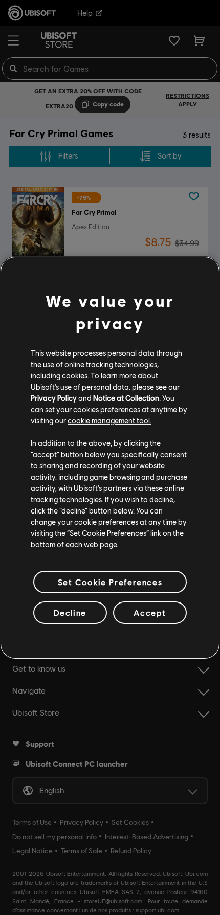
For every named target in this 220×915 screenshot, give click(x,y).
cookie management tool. (109, 420)
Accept (150, 612)
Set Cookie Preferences (110, 581)
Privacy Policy (54, 398)
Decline (70, 612)
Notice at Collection (126, 398)
